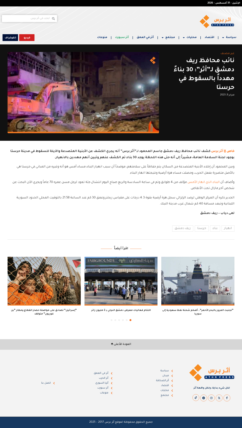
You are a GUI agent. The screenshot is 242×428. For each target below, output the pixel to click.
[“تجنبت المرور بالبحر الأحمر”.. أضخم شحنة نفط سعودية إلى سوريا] (197, 281)
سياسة (231, 37)
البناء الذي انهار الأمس (204, 182)
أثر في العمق (145, 37)
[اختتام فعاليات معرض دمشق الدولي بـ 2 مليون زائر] (121, 281)
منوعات (102, 37)
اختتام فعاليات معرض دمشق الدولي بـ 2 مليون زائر (121, 310)
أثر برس (217, 151)
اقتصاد (209, 37)
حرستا (201, 228)
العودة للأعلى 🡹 (121, 344)
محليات (192, 37)
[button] (12, 289)
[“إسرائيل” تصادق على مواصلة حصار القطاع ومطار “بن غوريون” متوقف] (44, 281)
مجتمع (170, 37)
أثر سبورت (122, 37)
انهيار (228, 228)
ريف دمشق (183, 228)
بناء (215, 228)
